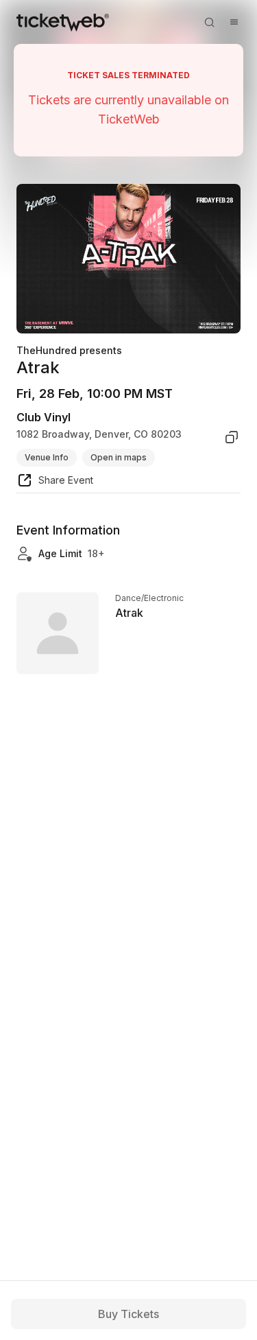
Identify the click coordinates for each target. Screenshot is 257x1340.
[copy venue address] (232, 437)
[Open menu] (234, 22)
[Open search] (209, 22)
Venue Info (47, 457)
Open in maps (118, 457)
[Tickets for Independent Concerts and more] (62, 22)
